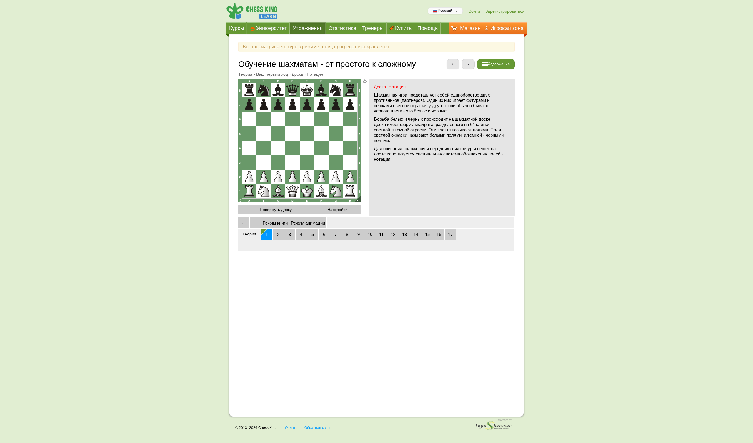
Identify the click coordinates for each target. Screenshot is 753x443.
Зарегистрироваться (504, 11)
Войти (474, 11)
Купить (403, 28)
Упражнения (308, 28)
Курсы (236, 28)
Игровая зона (506, 28)
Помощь (427, 28)
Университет (271, 28)
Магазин (470, 28)
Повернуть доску (276, 209)
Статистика (342, 28)
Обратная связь (317, 428)
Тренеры (373, 28)
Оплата (291, 428)
